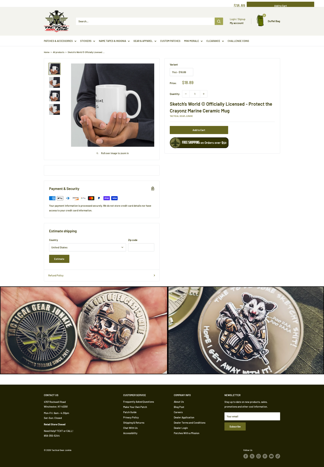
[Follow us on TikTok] (277, 456)
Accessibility (130, 433)
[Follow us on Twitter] (252, 456)
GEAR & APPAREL (143, 40)
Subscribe (235, 426)
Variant (174, 64)
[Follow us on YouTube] (271, 456)
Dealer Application (184, 417)
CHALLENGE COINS (238, 40)
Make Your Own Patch (135, 406)
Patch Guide (130, 412)
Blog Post (179, 406)
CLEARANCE (213, 40)
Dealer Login (181, 427)
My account (237, 22)
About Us (179, 401)
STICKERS (85, 40)
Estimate (59, 258)
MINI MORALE (191, 40)
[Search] (219, 21)
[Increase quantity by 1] (203, 93)
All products (58, 52)
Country (53, 239)
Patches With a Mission (186, 433)
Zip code (132, 239)
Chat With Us (130, 427)
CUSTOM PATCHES (170, 40)
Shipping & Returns (133, 422)
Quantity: (175, 93)
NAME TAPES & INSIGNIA (112, 40)
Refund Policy (55, 275)
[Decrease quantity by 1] (185, 93)
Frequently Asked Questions (138, 401)
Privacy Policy (131, 417)
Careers (178, 412)
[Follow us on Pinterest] (265, 456)
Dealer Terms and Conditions (189, 422)
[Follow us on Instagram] (258, 456)
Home (46, 52)
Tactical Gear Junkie (181, 116)
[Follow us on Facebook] (245, 456)
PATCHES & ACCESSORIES (58, 40)
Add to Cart (199, 130)
